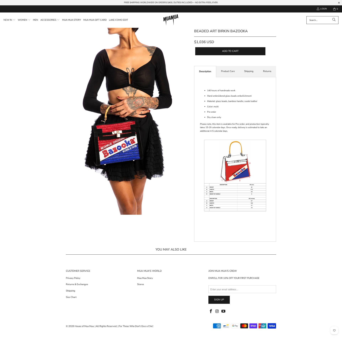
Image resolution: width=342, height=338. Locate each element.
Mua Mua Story (145, 278)
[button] (9, 20)
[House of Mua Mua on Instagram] (217, 311)
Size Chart (71, 297)
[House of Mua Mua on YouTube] (223, 311)
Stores (140, 284)
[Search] (334, 20)
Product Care (228, 71)
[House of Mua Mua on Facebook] (211, 311)
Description (205, 71)
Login (323, 8)
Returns (267, 71)
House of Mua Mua (84, 326)
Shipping (248, 71)
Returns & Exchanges (77, 284)
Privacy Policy (73, 278)
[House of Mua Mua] (171, 20)
